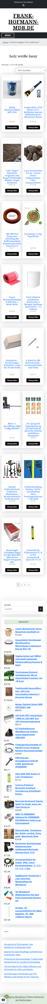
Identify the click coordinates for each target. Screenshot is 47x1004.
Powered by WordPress (14, 997)
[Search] (40, 609)
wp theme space (23, 1000)
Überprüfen (12, 127)
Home (5, 42)
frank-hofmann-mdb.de (23, 22)
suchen (7, 604)
